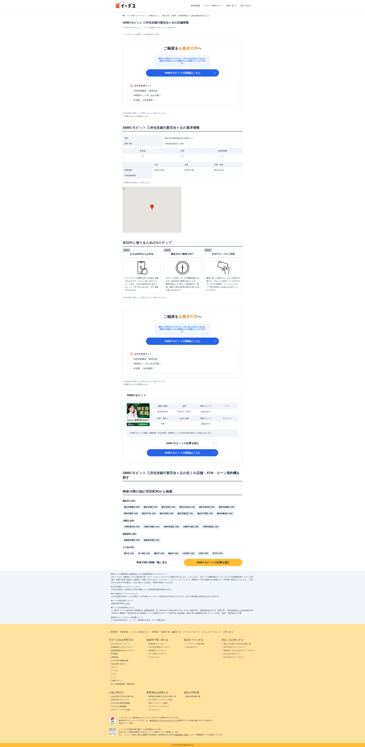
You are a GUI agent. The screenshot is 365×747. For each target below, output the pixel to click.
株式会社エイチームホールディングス (164, 720)
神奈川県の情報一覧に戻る (151, 562)
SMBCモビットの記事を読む (182, 443)
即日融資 (114, 654)
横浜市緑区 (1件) (131, 513)
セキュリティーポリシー (211, 632)
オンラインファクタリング (159, 706)
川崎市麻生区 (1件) (132, 527)
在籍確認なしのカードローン (122, 647)
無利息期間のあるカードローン (123, 650)
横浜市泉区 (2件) (168, 507)
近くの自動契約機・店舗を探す (123, 684)
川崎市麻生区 (183, 16)
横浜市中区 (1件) (149, 513)
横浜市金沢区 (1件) (187, 507)
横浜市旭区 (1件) (151, 507)
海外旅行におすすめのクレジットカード (238, 650)
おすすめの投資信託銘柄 (120, 703)
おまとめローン (192, 647)
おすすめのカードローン (120, 644)
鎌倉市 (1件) (173, 553)
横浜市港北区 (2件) (207, 507)
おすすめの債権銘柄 (118, 706)
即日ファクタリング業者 (158, 703)
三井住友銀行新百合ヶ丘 (199, 16)
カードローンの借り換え (195, 644)
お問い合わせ (245, 6)
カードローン (142, 16)
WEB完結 (114, 657)
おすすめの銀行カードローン (160, 647)
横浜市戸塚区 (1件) (205, 513)
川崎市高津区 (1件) (210, 527)
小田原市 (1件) (188, 553)
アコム (113, 674)
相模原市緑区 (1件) (132, 540)
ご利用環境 (113, 632)
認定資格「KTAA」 (182, 735)
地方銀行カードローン (157, 650)
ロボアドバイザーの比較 (120, 710)
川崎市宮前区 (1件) (171, 527)
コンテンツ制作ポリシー (213, 6)
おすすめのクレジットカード (234, 647)
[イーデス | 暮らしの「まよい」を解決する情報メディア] (125, 7)
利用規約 (155, 632)
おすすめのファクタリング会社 (161, 700)
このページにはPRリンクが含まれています (142, 34)
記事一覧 (230, 6)
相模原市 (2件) (129, 534)
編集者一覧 (176, 632)
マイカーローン (155, 657)
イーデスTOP (129, 16)
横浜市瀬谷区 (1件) (185, 513)
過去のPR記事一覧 (193, 696)
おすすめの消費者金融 (119, 660)
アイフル (114, 671)
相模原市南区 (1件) (151, 540)
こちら (127, 603)
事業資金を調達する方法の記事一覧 (162, 696)
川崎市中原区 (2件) (191, 527)
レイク (113, 677)
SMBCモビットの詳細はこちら (182, 72)
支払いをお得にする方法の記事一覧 (237, 644)
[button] (152, 207)
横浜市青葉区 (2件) (132, 507)
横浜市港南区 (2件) (226, 507)
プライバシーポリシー (191, 632)
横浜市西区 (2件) (167, 513)
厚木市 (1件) (129, 553)
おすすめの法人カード (232, 654)
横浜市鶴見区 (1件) (225, 513)
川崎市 (173, 16)
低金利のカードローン (157, 644)
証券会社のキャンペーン (120, 700)
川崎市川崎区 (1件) (151, 527)
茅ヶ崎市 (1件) (144, 553)
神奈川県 (165, 16)
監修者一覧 (165, 632)
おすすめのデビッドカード (233, 657)
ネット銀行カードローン (158, 654)
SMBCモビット (155, 16)
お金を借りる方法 (118, 664)
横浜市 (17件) (129, 501)
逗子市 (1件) (217, 553)
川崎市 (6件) (128, 520)
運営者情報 (195, 6)
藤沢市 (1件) (159, 553)
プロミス (114, 667)
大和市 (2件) (203, 553)
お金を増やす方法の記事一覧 (122, 696)
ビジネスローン (155, 710)
